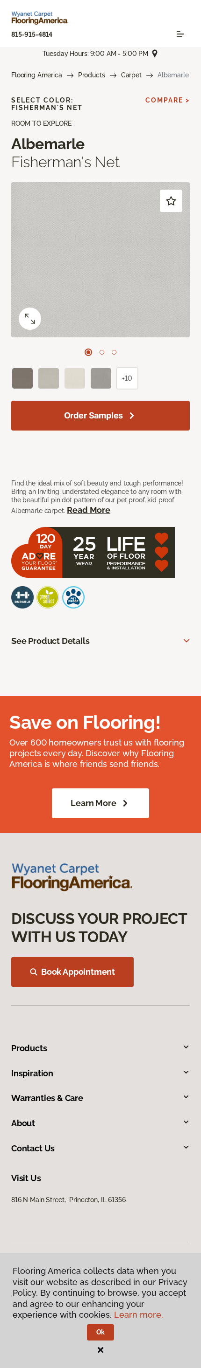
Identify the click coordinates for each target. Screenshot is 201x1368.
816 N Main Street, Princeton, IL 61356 (68, 1200)
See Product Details (50, 641)
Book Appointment (78, 972)
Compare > (167, 100)
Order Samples (93, 415)
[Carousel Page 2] (102, 352)
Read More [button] (88, 510)
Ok (100, 1332)
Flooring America (36, 75)
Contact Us (33, 1148)
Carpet (131, 75)
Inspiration (32, 1073)
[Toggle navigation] (180, 34)
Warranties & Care (47, 1098)
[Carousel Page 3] (114, 352)
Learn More (93, 803)
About (23, 1123)
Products (91, 75)
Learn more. (138, 1315)
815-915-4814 (31, 34)
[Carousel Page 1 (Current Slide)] (88, 352)
